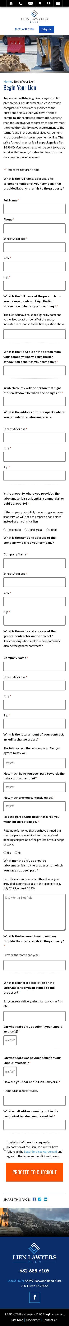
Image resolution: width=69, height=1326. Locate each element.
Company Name (15, 554)
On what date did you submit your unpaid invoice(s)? (32, 1029)
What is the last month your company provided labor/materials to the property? (33, 941)
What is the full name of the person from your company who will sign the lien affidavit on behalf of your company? (32, 301)
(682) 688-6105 (24, 29)
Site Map (17, 1320)
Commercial (35, 529)
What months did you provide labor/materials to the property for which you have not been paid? (33, 865)
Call (20, 3)
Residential (14, 529)
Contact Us (50, 1320)
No (19, 852)
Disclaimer (33, 1320)
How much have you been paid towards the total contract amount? (34, 776)
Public (53, 529)
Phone (8, 219)
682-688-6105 (34, 1270)
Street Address (15, 238)
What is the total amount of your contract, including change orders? (33, 736)
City (7, 257)
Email (30, 3)
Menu (57, 3)
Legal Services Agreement (40, 1151)
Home (11, 3)
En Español (46, 29)
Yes (9, 852)
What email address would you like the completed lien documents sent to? (30, 1113)
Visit (40, 3)
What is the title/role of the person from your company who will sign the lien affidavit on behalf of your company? (32, 356)
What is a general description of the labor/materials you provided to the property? (29, 987)
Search (48, 3)
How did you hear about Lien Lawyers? (31, 1082)
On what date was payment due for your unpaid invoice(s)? (32, 1060)
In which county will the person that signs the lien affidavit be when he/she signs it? (33, 390)
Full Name (11, 200)
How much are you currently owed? (29, 797)
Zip (6, 277)
